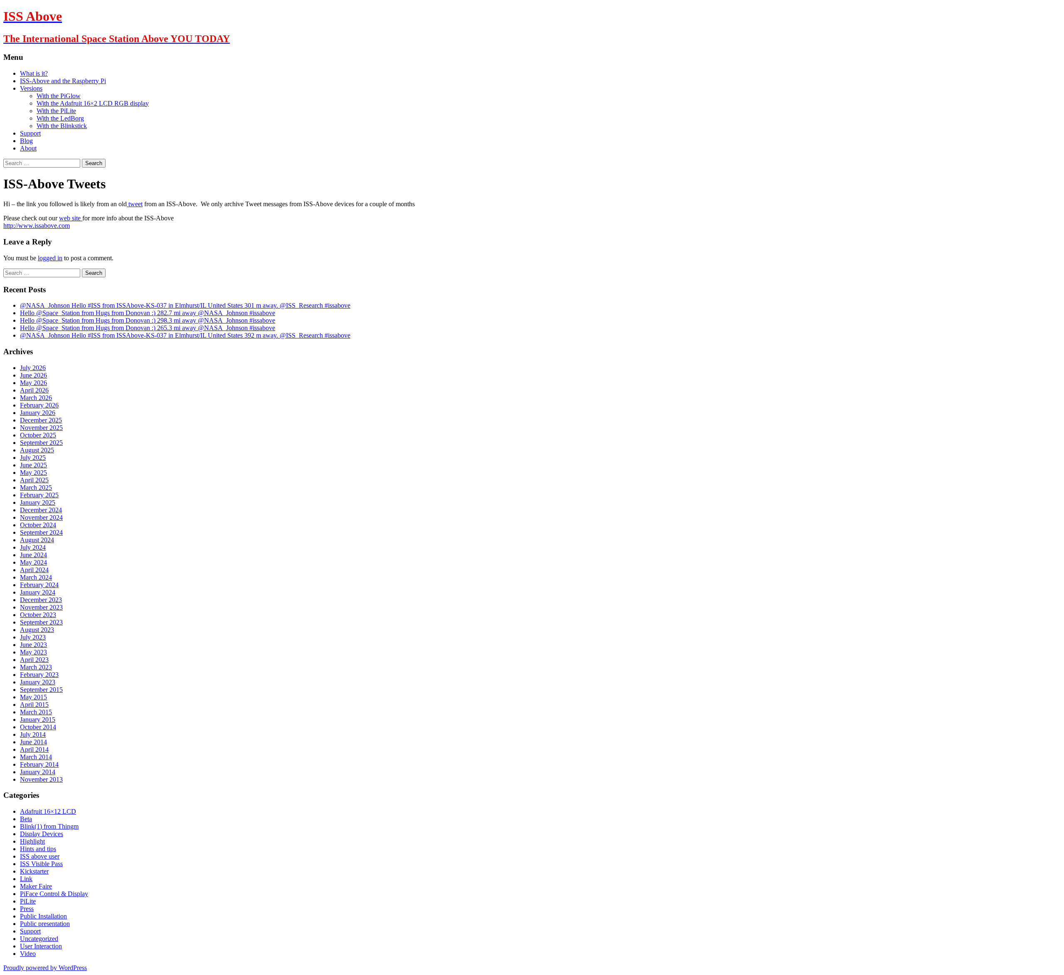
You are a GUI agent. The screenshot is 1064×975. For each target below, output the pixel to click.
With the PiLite (56, 110)
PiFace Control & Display (54, 893)
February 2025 (39, 495)
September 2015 (41, 689)
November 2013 (41, 779)
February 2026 (39, 405)
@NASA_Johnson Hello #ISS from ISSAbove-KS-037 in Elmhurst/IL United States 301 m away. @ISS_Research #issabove (185, 305)
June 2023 (33, 644)
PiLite (28, 901)
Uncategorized (39, 938)
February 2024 (39, 584)
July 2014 (33, 734)
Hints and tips (38, 848)
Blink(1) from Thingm (49, 826)
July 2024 (33, 547)
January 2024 (37, 592)
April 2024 (34, 569)
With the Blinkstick (62, 125)
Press (27, 908)
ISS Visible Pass (41, 863)
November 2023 (41, 607)
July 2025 (33, 457)
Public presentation (45, 923)
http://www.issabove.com (36, 225)
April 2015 (34, 704)
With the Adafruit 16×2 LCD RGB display (93, 103)
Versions (31, 88)
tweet (135, 203)
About (28, 148)
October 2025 (38, 435)
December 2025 (41, 420)
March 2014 (36, 756)
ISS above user (39, 856)
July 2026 (33, 367)
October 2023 (38, 614)
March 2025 (36, 487)
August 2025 (37, 450)
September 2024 (41, 532)
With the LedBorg (60, 118)
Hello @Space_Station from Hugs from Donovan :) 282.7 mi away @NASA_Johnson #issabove (147, 312)
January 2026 (37, 412)
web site (70, 218)
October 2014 (38, 727)
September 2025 (41, 442)
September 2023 (41, 622)
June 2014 (33, 741)
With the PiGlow (59, 95)
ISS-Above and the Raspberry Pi (63, 80)
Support (30, 133)
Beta (26, 818)
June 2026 (33, 375)
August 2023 (37, 629)
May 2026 (33, 382)
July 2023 (33, 637)
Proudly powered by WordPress (45, 967)
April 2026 (34, 390)
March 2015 (36, 712)
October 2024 (38, 524)
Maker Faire (36, 886)
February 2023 (39, 674)
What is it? (34, 73)
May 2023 (33, 652)
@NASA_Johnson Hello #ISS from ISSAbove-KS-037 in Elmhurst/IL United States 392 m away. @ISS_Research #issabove (185, 335)
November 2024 (41, 517)
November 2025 (41, 427)
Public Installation (43, 916)
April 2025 (34, 480)
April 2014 (34, 749)
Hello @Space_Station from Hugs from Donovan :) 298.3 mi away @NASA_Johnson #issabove (147, 320)
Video (28, 953)
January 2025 (37, 502)
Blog (26, 140)
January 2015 (37, 719)
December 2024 (41, 509)
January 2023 (37, 682)
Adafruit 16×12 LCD (48, 811)
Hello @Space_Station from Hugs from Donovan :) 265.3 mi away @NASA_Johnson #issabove (147, 327)
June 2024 (33, 554)
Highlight (32, 841)
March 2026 (36, 397)
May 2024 (33, 562)
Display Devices (41, 833)
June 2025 (33, 465)
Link (26, 878)
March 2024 (36, 577)
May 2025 (33, 472)
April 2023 (34, 659)
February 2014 (39, 764)
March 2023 (36, 667)
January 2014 (37, 771)
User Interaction (41, 946)
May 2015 (33, 697)
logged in (50, 258)
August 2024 (37, 539)
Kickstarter (34, 871)
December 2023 (41, 599)
